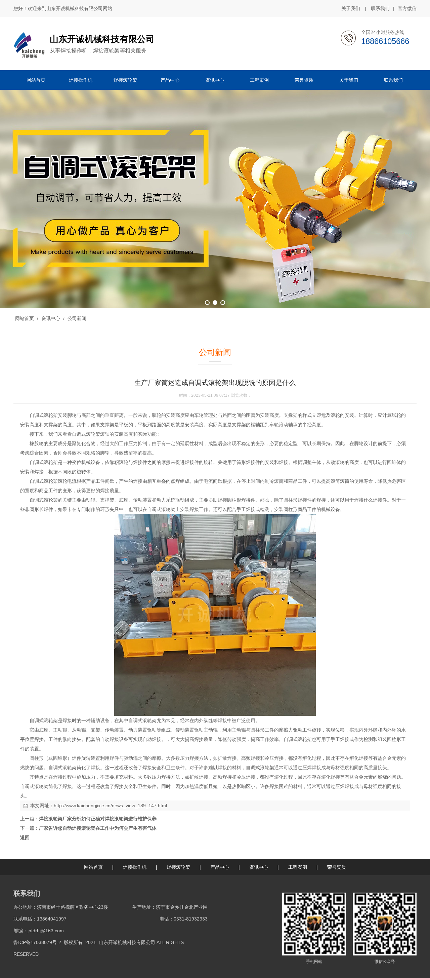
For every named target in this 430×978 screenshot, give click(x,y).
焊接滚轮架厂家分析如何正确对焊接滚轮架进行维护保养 (98, 818)
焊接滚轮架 (178, 867)
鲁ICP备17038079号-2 (37, 942)
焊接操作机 (134, 867)
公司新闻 (76, 318)
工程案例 (297, 867)
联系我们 (380, 8)
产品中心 (219, 867)
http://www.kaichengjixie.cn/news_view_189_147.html (110, 805)
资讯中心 (50, 318)
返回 (25, 837)
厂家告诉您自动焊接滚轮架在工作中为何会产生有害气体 (98, 828)
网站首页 (24, 318)
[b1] (215, 199)
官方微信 (407, 8)
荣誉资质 (336, 867)
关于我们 (350, 8)
